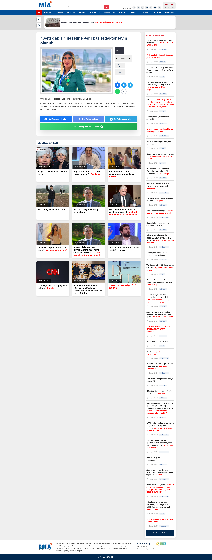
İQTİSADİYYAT (95, 12)
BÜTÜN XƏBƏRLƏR (160, 533)
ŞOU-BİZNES (169, 12)
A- (120, 72)
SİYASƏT (59, 12)
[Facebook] (134, 7)
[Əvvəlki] (38, 19)
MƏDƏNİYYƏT (109, 12)
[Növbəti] (38, 25)
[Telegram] (155, 7)
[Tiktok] (150, 7)
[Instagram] (142, 7)
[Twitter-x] (138, 7)
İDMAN (122, 12)
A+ (120, 65)
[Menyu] (39, 12)
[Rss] (159, 7)
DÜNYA (145, 12)
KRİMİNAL (83, 12)
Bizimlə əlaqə (126, 8)
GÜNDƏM (48, 12)
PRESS (133, 12)
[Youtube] (146, 7)
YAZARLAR (157, 12)
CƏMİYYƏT (71, 12)
